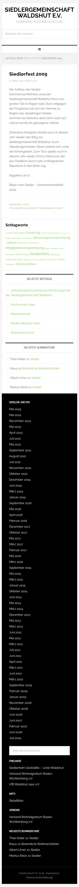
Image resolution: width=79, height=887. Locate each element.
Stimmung (28, 260)
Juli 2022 (15, 438)
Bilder (10, 233)
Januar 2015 (17, 585)
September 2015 (20, 567)
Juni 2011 (15, 656)
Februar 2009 (18, 691)
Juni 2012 (15, 632)
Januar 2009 (17, 697)
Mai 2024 (15, 415)
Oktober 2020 (18, 474)
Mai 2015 (15, 573)
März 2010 (16, 679)
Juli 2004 (15, 738)
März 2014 (16, 609)
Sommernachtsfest (51, 208)
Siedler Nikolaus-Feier (25, 323)
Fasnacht (44, 233)
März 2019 (16, 491)
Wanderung (10, 264)
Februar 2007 (18, 726)
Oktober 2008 (18, 708)
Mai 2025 (15, 409)
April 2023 (16, 432)
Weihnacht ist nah (22, 332)
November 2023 (20, 421)
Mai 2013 (15, 620)
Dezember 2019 (19, 479)
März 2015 (16, 579)
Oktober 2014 (18, 591)
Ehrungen (19, 232)
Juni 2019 (15, 485)
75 (7, 233)
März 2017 (16, 544)
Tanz (34, 260)
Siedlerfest (31, 208)
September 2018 (20, 503)
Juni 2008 (15, 714)
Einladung (33, 232)
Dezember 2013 (19, 614)
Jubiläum (11, 242)
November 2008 (20, 703)
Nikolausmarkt (20, 314)
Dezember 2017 (19, 526)
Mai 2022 (15, 444)
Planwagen (54, 248)
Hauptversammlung (13, 238)
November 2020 (20, 468)
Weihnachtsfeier (25, 264)
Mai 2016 (15, 556)
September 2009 (20, 685)
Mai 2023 (15, 427)
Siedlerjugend (55, 254)
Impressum (52, 873)
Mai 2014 (15, 603)
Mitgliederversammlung (25, 248)
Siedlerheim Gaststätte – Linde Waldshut (36, 768)
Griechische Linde (65, 233)
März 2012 (16, 644)
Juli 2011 (14, 650)
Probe (61, 248)
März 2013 (16, 626)
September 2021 (20, 450)
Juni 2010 (15, 673)
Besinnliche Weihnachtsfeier (41, 368)
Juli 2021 (15, 462)
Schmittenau (10, 254)
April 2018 (15, 515)
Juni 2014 (15, 597)
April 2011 (15, 661)
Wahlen (61, 259)
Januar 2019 (17, 497)
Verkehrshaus (52, 260)
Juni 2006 (15, 732)
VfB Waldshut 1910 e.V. (24, 784)
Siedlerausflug (22, 254)
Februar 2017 (18, 550)
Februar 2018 (18, 521)
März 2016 (16, 562)
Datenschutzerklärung (39, 877)
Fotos (25, 204)
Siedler (35, 359)
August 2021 (17, 456)
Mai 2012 (15, 638)
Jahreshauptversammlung (51, 238)
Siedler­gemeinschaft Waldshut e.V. (39, 12)
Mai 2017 (15, 538)
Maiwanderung (33, 243)
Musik (47, 248)
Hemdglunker (26, 238)
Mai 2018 (15, 509)
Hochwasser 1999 (23, 304)
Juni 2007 (15, 720)
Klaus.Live (22, 243)
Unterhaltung (41, 260)
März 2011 (16, 667)
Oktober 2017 (18, 532)
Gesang (56, 233)
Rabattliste (16, 800)
